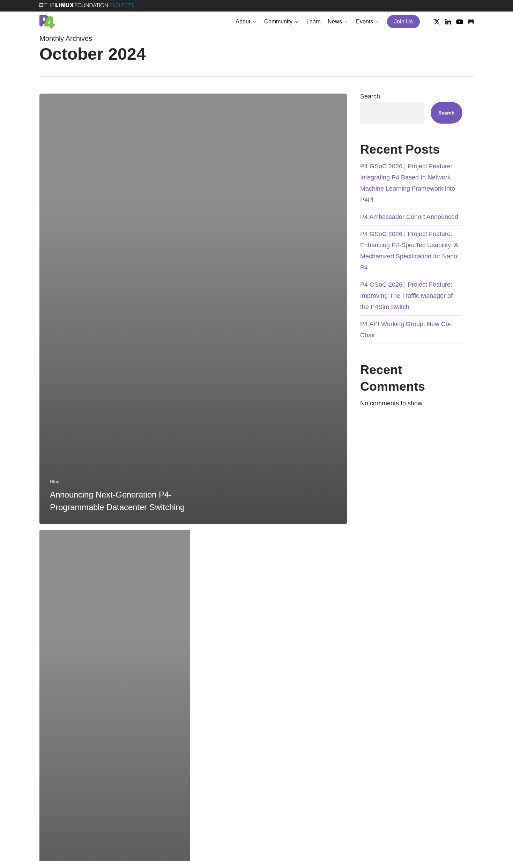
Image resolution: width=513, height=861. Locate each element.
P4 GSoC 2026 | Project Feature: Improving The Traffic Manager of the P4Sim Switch (406, 295)
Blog (55, 481)
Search (370, 96)
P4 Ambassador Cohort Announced (409, 216)
